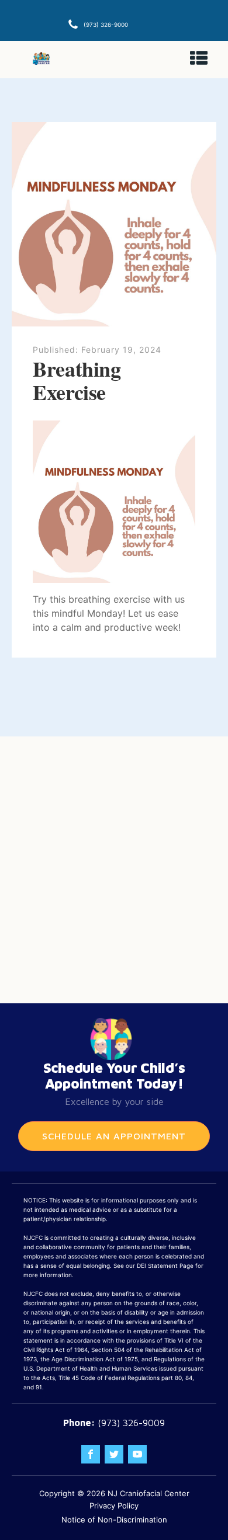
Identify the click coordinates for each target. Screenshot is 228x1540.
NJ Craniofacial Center (148, 1493)
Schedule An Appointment (114, 1136)
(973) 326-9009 (131, 1422)
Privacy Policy (114, 1505)
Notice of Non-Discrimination (114, 1519)
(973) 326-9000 (106, 24)
